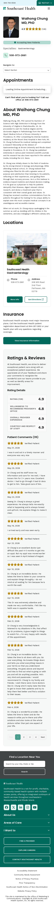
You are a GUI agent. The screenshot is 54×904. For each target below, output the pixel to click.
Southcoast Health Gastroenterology (18, 271)
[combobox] (24, 764)
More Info (15, 299)
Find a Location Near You (24, 756)
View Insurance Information (27, 341)
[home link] (20, 783)
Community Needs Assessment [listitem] (27, 875)
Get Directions (34, 299)
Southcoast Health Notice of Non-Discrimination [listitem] (27, 887)
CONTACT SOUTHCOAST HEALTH (27, 859)
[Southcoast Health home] (19, 8)
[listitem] (6, 807)
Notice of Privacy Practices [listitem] (27, 879)
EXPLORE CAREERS (27, 850)
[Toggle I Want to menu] (27, 830)
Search (24, 772)
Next (43, 737)
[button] (45, 3)
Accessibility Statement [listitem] (27, 871)
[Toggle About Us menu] (27, 815)
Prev (11, 737)
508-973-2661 (17, 55)
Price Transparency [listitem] (27, 883)
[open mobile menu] (49, 8)
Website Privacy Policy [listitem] (27, 891)
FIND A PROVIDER (27, 841)
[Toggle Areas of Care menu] (27, 823)
